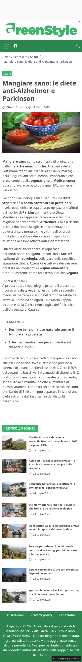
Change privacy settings (66, 658)
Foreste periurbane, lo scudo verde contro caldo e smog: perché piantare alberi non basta (53, 550)
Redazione (67, 615)
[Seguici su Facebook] (15, 46)
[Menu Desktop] (6, 46)
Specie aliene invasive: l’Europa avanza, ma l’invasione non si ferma (54, 592)
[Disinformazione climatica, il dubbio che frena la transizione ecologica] (14, 510)
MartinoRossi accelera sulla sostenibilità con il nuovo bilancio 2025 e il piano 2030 (53, 441)
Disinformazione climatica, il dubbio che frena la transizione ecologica (52, 506)
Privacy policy (41, 615)
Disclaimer (15, 615)
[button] (78, 46)
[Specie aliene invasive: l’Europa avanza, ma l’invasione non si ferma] (14, 596)
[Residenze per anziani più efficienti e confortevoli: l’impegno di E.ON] (14, 489)
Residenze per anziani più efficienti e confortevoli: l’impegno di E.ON (52, 485)
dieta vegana (29, 290)
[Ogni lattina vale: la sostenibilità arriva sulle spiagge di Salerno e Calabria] (14, 531)
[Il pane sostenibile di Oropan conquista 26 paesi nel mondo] (14, 575)
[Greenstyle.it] (41, 29)
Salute (7, 73)
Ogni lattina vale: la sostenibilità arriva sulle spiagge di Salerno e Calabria (54, 527)
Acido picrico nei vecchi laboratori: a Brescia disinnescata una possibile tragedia (52, 464)
